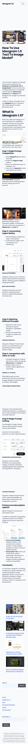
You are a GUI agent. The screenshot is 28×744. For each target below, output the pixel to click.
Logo (3, 702)
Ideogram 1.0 (6, 700)
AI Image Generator (8, 705)
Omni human (6, 710)
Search (4, 683)
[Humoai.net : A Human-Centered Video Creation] (15, 645)
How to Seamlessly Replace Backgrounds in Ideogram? (15, 670)
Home (4, 697)
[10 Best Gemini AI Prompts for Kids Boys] (15, 609)
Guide (4, 707)
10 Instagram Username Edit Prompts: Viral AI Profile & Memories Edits (15, 635)
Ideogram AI (8, 3)
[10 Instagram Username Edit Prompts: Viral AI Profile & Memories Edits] (15, 626)
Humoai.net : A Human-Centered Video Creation (14, 653)
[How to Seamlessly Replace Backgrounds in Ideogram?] (15, 662)
